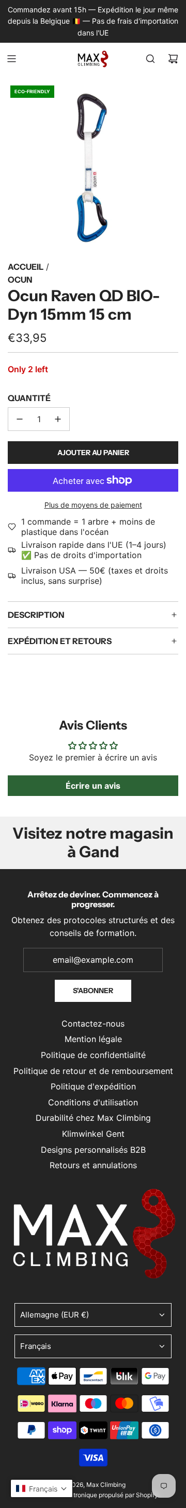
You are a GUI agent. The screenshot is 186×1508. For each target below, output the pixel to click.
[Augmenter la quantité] (58, 419)
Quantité (29, 398)
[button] (41, 1488)
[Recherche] (150, 58)
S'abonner (93, 990)
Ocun (20, 279)
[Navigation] (11, 58)
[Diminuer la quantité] (19, 419)
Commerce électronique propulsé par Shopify (93, 1495)
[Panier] (173, 58)
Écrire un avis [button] (93, 786)
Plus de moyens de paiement (93, 504)
